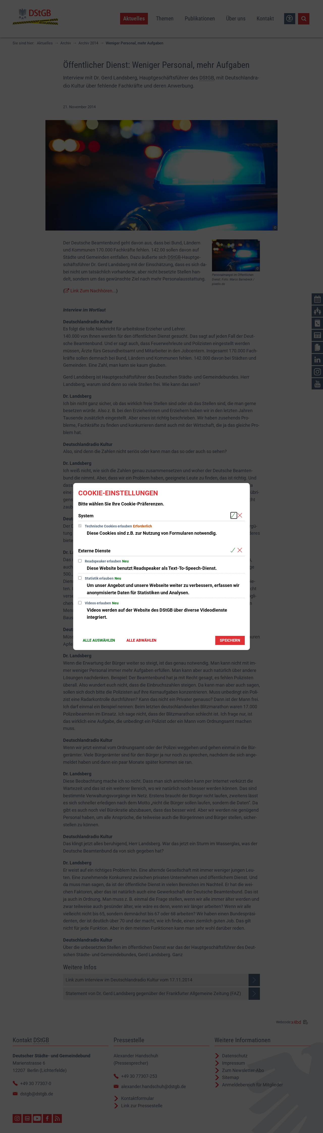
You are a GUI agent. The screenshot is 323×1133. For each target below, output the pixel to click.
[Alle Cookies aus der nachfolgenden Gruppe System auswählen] (234, 515)
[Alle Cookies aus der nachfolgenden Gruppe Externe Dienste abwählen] (241, 550)
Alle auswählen (99, 640)
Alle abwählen (141, 640)
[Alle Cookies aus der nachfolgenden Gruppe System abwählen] (241, 515)
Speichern (230, 640)
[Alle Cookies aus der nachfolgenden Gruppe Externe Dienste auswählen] (234, 550)
